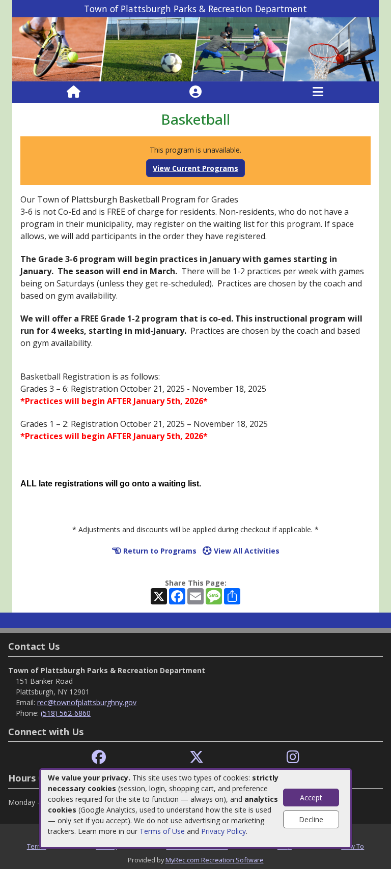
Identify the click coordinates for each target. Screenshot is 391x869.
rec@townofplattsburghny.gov (86, 702)
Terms (36, 846)
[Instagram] (293, 757)
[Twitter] (196, 757)
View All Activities (246, 551)
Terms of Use (162, 831)
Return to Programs (159, 551)
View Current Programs (195, 168)
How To (352, 846)
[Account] (195, 92)
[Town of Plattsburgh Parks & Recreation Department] (195, 48)
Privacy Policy (223, 831)
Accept (311, 797)
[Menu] (318, 92)
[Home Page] (73, 92)
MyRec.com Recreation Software (214, 859)
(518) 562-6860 (66, 713)
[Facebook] (99, 757)
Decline (311, 819)
